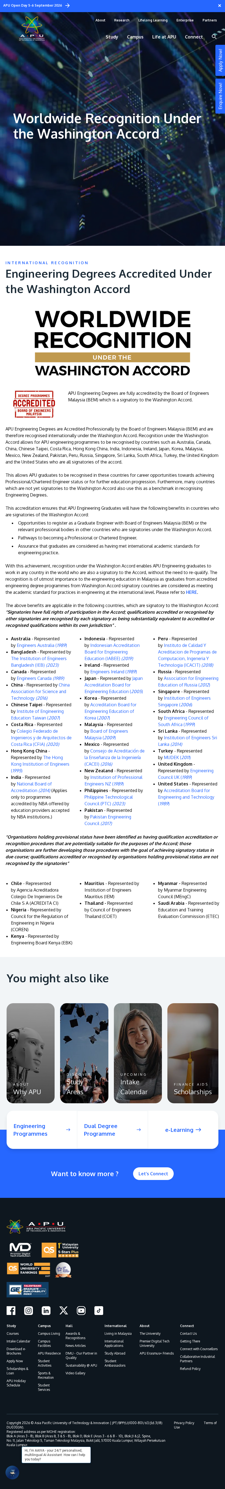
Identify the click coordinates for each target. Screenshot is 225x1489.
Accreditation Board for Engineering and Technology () (186, 797)
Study (11, 1326)
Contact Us (188, 1333)
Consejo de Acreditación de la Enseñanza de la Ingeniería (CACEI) (115, 757)
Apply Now (15, 1361)
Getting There (190, 1341)
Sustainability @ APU (81, 1365)
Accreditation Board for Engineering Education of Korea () (110, 711)
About (145, 1326)
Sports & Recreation (46, 1375)
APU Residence (49, 1353)
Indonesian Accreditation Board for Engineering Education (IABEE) (112, 652)
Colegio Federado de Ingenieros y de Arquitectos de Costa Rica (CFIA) (41, 737)
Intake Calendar (18, 1341)
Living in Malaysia (118, 1333)
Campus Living (49, 1333)
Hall (69, 1326)
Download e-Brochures (16, 1351)
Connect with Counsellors (199, 1349)
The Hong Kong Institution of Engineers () (40, 764)
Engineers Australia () (42, 645)
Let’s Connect (153, 1173)
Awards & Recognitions (75, 1335)
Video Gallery (75, 1373)
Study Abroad (115, 1353)
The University (150, 1333)
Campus (44, 1326)
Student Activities (44, 1363)
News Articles (76, 1346)
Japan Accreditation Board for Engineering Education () (114, 684)
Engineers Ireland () (113, 671)
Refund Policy (190, 1369)
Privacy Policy (184, 1423)
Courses (13, 1333)
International (116, 1326)
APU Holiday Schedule (16, 1383)
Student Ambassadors (115, 1363)
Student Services (44, 1387)
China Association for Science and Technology (40, 691)
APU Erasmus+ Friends (157, 1353)
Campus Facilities (44, 1343)
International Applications (114, 1343)
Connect (187, 1326)
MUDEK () (177, 757)
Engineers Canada (40, 678)
